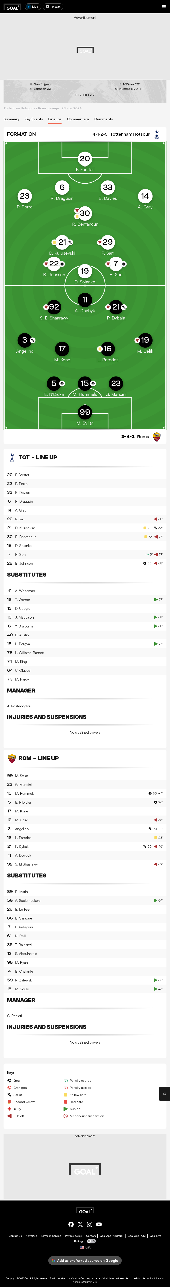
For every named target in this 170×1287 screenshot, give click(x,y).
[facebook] (71, 1225)
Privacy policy (73, 1235)
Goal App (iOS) (137, 1235)
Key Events (34, 119)
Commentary (78, 119)
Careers (91, 1235)
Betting (78, 1241)
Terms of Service (51, 1235)
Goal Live (155, 1235)
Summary (11, 119)
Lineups (55, 119)
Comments (103, 119)
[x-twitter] (80, 1225)
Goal (27, 1278)
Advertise (31, 1235)
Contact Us (15, 1235)
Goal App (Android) (112, 1235)
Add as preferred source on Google (87, 1260)
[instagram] (89, 1225)
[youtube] (98, 1225)
